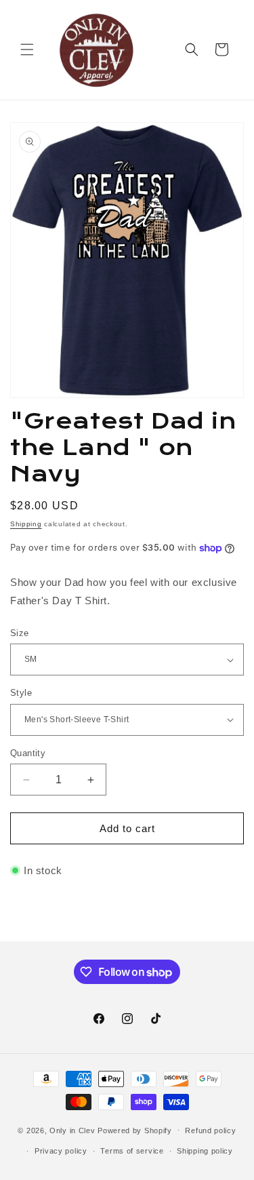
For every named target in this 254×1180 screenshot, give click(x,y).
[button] (27, 49)
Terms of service (131, 1151)
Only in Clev (72, 1130)
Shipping (26, 524)
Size (19, 633)
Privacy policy (61, 1151)
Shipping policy (205, 1151)
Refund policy (210, 1130)
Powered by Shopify (135, 1130)
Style (21, 693)
